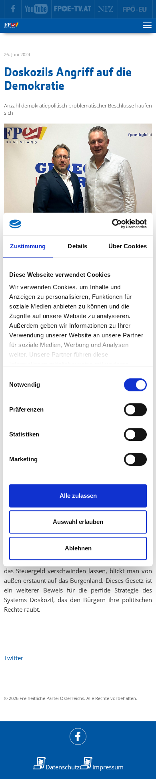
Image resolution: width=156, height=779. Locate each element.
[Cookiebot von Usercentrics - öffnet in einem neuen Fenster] (112, 224)
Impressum (108, 767)
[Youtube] (37, 9)
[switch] (135, 409)
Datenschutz (63, 767)
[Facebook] (13, 9)
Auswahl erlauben (78, 521)
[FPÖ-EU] (135, 9)
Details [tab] (77, 246)
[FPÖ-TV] (73, 9)
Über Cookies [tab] (127, 246)
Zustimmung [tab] (28, 246)
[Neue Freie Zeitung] (106, 9)
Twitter (13, 658)
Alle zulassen (78, 495)
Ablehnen (78, 548)
